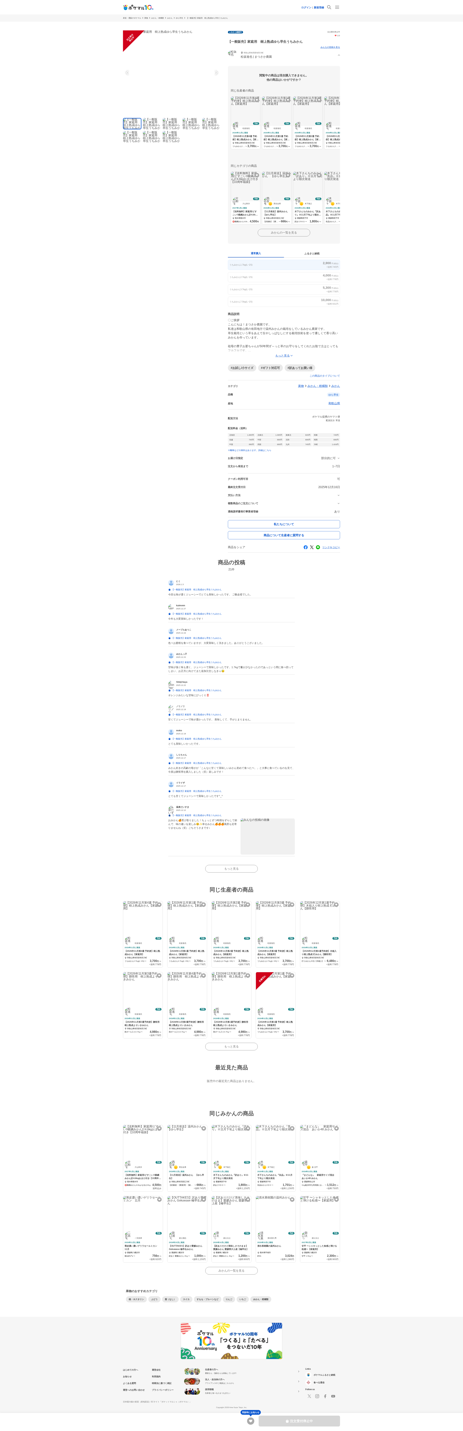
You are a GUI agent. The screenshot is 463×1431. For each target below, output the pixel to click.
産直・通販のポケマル (132, 18)
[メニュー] (337, 7)
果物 (146, 18)
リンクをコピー (331, 547)
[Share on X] (312, 547)
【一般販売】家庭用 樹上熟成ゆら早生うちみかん (207, 18)
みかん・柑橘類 (157, 18)
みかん (170, 18)
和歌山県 (334, 403)
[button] (284, 55)
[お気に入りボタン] (257, 100)
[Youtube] (333, 1396)
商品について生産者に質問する (284, 535)
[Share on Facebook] (305, 547)
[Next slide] (216, 73)
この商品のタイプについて (325, 375)
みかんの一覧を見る (284, 232)
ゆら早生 (179, 18)
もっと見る (231, 868)
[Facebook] (325, 1396)
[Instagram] (317, 1396)
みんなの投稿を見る (330, 47)
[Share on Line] (318, 547)
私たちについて (284, 524)
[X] (309, 1396)
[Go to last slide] (128, 73)
